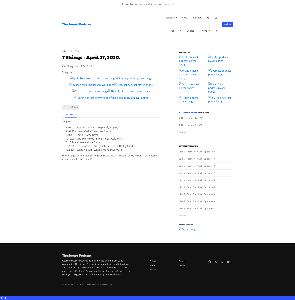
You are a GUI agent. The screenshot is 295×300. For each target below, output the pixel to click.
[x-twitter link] (180, 31)
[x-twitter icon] (222, 261)
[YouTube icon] (228, 261)
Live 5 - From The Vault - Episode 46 (197, 180)
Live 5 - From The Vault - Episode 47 (197, 173)
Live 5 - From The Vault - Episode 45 (197, 187)
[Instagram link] (216, 18)
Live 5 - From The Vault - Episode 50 (197, 151)
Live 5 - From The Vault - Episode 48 (197, 166)
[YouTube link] (173, 31)
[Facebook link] (208, 18)
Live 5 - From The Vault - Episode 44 (197, 194)
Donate (190, 30)
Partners (197, 17)
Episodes (170, 17)
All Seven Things (189, 112)
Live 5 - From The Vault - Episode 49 (197, 159)
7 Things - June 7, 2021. (191, 125)
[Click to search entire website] (216, 31)
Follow (227, 24)
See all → (183, 132)
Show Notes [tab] (71, 114)
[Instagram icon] (215, 261)
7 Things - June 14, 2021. (191, 118)
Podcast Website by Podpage (99, 284)
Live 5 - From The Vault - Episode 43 (197, 201)
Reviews (203, 30)
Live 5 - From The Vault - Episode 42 (197, 208)
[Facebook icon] (209, 261)
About (185, 17)
